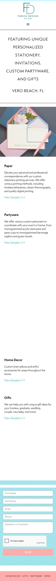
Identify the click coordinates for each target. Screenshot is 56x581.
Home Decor (13, 576)
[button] (28, 24)
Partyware (36, 576)
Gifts (25, 576)
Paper (47, 576)
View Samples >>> (14, 197)
